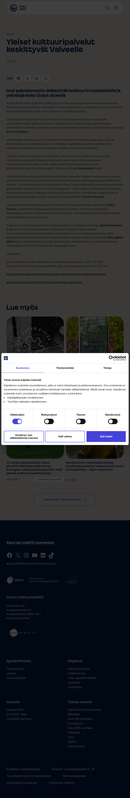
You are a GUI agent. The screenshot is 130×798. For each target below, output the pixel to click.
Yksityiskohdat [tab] (65, 367)
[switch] (49, 421)
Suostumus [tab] (22, 367)
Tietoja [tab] (107, 367)
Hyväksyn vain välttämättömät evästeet (24, 436)
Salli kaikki (106, 436)
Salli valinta (65, 436)
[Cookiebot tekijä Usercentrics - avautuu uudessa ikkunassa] (111, 358)
